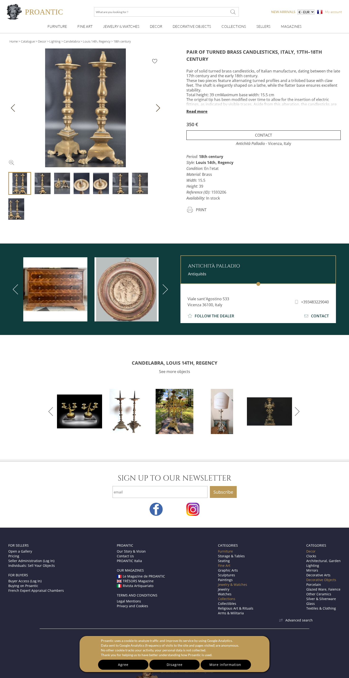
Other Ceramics (318, 594)
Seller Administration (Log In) (31, 561)
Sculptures (226, 575)
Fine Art (85, 26)
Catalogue (28, 41)
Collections (234, 26)
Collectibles (227, 603)
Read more (197, 111)
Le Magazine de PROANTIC (144, 576)
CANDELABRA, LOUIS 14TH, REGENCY (174, 363)
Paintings (225, 580)
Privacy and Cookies (132, 606)
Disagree (175, 664)
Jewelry (223, 589)
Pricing (13, 556)
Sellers (263, 26)
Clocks (311, 556)
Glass (310, 603)
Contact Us (125, 556)
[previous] (16, 289)
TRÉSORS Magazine (138, 581)
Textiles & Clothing (321, 608)
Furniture (57, 26)
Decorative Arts (318, 575)
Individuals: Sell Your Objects (31, 565)
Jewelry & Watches (121, 26)
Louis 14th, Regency (96, 41)
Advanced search (299, 620)
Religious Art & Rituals (235, 608)
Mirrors (312, 570)
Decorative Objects (192, 26)
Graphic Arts (228, 570)
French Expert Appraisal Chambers (36, 590)
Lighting (55, 41)
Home (13, 41)
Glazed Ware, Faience (323, 589)
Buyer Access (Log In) (25, 581)
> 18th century (121, 41)
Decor (156, 26)
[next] (164, 289)
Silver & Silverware (321, 599)
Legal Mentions (129, 601)
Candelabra (72, 41)
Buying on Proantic (23, 585)
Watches (224, 594)
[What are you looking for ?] (232, 11)
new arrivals (283, 12)
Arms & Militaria (231, 613)
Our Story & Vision (131, 551)
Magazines (291, 26)
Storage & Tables (231, 556)
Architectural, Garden (323, 561)
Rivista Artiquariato (138, 585)
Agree (123, 664)
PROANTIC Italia (129, 561)
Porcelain (313, 584)
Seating (224, 561)
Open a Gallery (20, 551)
